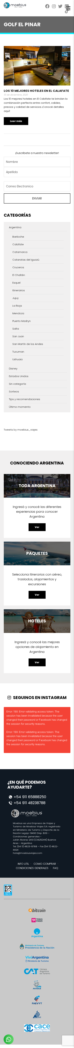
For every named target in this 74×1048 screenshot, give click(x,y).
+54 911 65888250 (30, 796)
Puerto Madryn (21, 321)
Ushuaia (17, 359)
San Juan (18, 336)
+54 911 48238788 (29, 802)
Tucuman (18, 351)
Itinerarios (18, 290)
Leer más (16, 121)
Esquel (16, 282)
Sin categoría (17, 384)
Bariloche (18, 236)
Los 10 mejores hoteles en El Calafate (36, 91)
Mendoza (18, 313)
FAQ (55, 868)
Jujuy (15, 298)
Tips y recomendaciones (24, 399)
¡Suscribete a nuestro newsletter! (37, 153)
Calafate (18, 244)
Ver (37, 527)
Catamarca (19, 252)
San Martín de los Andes (27, 344)
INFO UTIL (23, 864)
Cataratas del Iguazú (25, 259)
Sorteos (14, 391)
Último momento (20, 407)
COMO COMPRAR (45, 864)
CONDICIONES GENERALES (32, 868)
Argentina (15, 227)
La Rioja (17, 305)
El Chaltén (18, 275)
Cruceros (18, 267)
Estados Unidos (18, 376)
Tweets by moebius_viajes (21, 429)
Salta (15, 328)
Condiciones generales (26, 836)
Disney (13, 368)
